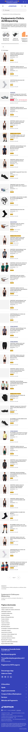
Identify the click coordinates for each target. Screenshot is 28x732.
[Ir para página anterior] (9, 577)
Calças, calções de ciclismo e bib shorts (10, 609)
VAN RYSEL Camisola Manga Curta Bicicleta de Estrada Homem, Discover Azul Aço (18, 147)
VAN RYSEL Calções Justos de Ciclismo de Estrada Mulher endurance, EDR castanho (17, 486)
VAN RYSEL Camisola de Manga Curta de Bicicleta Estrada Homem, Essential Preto (18, 474)
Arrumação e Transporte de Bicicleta (9, 628)
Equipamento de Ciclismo (7, 607)
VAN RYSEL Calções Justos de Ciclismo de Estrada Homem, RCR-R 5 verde (18, 447)
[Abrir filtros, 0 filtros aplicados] (3, 46)
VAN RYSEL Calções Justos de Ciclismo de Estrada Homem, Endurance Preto (17, 54)
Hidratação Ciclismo (6, 611)
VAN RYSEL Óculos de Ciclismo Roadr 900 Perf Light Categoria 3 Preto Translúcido (18, 277)
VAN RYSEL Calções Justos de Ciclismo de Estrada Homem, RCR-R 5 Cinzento (18, 109)
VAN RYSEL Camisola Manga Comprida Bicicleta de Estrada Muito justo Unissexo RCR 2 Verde (18, 382)
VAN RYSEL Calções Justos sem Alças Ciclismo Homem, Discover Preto (18, 538)
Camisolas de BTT (5, 624)
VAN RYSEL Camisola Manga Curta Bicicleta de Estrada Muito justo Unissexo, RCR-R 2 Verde (18, 302)
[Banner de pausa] (24, 2)
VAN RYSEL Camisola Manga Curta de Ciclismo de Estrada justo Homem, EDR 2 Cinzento (18, 250)
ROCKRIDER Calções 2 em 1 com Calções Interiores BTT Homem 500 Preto (18, 526)
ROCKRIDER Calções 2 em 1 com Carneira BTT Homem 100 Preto (17, 135)
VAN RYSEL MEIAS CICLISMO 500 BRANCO (17, 513)
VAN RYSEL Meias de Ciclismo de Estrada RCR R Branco (17, 314)
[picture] (4, 57)
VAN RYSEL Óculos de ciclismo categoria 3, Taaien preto (17, 224)
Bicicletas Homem (5, 615)
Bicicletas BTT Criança (6, 639)
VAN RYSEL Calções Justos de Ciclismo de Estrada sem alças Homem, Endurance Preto (17, 370)
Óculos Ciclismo (5, 619)
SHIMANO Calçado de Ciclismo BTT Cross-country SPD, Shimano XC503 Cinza (18, 95)
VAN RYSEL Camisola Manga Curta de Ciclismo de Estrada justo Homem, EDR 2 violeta (18, 329)
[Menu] (2, 6)
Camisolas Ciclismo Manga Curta (9, 634)
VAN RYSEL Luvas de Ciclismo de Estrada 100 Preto (17, 396)
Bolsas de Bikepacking (16, 39)
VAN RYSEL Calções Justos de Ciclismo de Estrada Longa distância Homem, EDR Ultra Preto (18, 289)
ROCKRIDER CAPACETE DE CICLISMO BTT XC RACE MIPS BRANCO (18, 198)
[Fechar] (26, 2)
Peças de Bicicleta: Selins (7, 643)
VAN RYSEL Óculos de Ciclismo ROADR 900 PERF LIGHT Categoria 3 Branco (18, 186)
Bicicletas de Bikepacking (6, 39)
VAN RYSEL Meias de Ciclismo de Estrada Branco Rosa (17, 550)
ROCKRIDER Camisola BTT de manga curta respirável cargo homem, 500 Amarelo (18, 434)
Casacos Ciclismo (5, 622)
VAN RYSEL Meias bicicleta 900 (17, 80)
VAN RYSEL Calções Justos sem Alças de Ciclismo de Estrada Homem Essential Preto (17, 239)
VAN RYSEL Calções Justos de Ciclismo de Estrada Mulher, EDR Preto (17, 500)
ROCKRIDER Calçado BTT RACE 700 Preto (18, 172)
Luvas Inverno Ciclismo (6, 632)
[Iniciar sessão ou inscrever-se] (22, 6)
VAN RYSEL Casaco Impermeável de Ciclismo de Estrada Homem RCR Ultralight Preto (18, 461)
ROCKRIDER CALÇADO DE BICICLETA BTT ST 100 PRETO (18, 419)
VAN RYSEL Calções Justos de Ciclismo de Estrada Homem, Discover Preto (17, 161)
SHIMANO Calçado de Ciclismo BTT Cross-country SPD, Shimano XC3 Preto (18, 407)
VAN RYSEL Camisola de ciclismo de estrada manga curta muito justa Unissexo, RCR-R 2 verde (18, 264)
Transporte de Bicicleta (6, 613)
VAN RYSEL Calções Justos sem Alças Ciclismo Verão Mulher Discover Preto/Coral (17, 344)
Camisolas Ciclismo (6, 630)
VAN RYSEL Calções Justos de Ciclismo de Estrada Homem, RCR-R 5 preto (18, 68)
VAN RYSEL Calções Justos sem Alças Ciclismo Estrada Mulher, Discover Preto (17, 356)
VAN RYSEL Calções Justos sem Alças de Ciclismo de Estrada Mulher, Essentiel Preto (17, 122)
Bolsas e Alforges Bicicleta (7, 617)
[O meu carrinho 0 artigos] (25, 6)
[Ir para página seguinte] (18, 577)
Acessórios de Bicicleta (6, 636)
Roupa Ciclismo (5, 620)
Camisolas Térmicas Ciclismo (8, 637)
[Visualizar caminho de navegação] (1, 14)
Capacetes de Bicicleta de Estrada (9, 641)
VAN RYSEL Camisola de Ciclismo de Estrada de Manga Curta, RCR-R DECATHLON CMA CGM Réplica (18, 563)
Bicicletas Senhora (5, 626)
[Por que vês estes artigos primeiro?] (2, 50)
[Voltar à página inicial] (12, 6)
